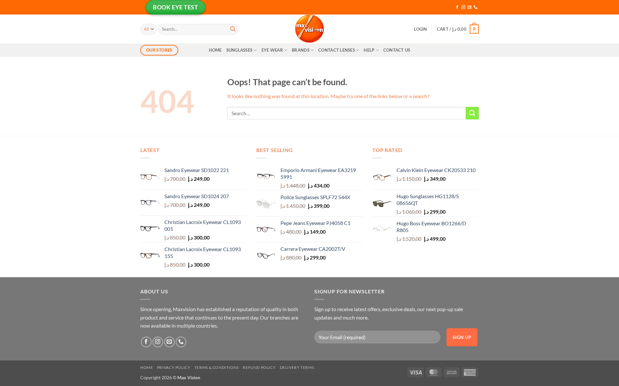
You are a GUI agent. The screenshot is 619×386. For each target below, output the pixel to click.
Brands (301, 50)
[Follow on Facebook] (457, 7)
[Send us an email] (469, 7)
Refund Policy (259, 367)
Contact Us (396, 50)
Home (215, 50)
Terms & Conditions (216, 367)
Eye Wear (272, 50)
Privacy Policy (174, 367)
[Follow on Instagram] (463, 7)
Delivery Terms (297, 367)
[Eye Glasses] (309, 29)
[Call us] (475, 7)
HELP (369, 50)
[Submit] (232, 29)
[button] (420, 29)
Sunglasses (239, 50)
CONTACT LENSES (336, 50)
